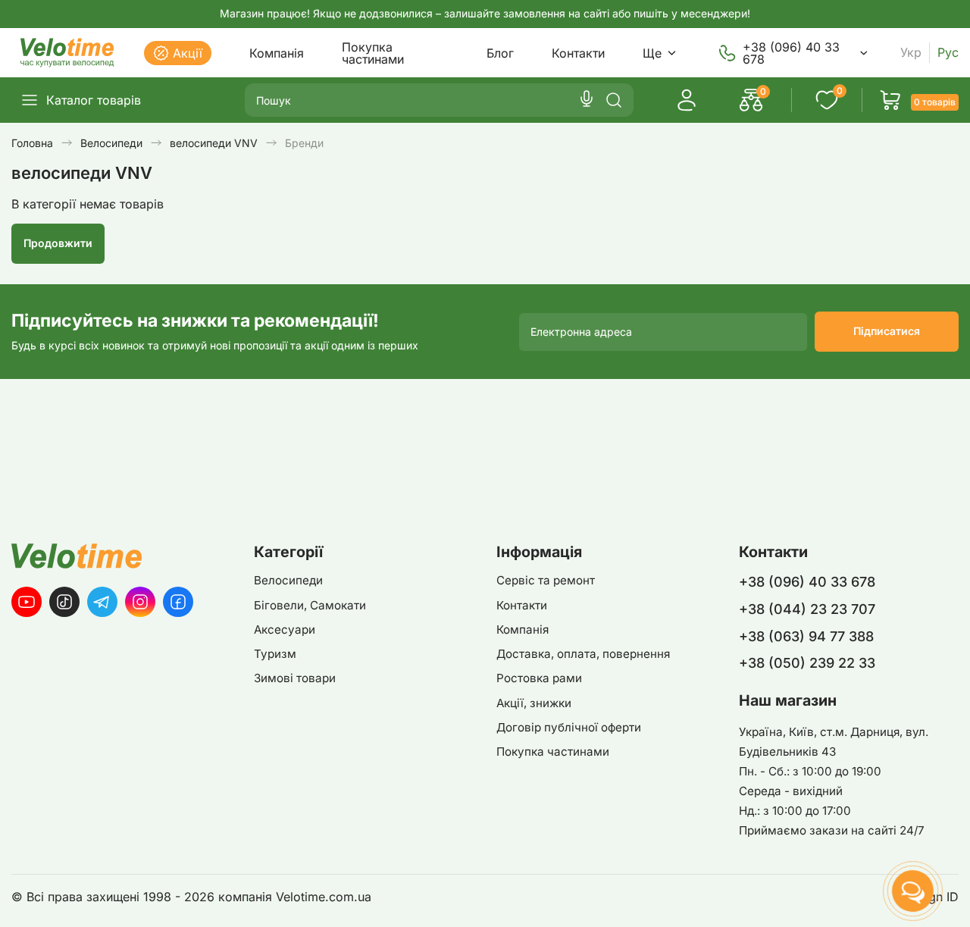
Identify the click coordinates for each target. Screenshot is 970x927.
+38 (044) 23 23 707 (807, 609)
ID (953, 897)
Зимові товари (295, 678)
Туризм (275, 654)
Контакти (578, 53)
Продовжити (57, 242)
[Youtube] (26, 602)
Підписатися (886, 330)
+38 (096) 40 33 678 (791, 53)
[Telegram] (102, 602)
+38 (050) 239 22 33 (807, 663)
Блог (500, 53)
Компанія (276, 53)
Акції (187, 53)
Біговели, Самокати (310, 605)
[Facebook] (178, 602)
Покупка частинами (373, 53)
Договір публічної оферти (568, 727)
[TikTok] (64, 602)
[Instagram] (140, 602)
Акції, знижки (533, 703)
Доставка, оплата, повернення (583, 654)
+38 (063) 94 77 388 (806, 636)
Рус (948, 52)
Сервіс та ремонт (545, 580)
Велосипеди (288, 580)
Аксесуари (284, 629)
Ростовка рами (539, 678)
